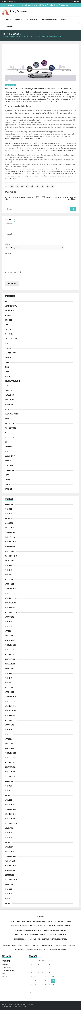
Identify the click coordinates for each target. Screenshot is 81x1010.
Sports (8, 461)
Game (7, 367)
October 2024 (10, 608)
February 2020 (10, 856)
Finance (8, 358)
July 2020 (8, 833)
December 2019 (10, 866)
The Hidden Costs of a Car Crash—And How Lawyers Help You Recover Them (40, 939)
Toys (7, 475)
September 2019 (11, 880)
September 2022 (11, 720)
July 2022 (8, 730)
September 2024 (11, 612)
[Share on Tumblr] (42, 186)
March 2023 (9, 692)
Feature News (10, 353)
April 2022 (9, 744)
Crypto (8, 329)
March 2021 (9, 805)
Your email (8, 234)
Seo (6, 442)
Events (7, 343)
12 (38, 976)
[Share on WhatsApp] (27, 186)
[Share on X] (17, 186)
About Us (27, 946)
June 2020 (8, 838)
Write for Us (36, 946)
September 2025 (11, 556)
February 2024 (10, 645)
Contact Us (75, 1)
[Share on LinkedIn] (22, 186)
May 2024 (8, 631)
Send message (11, 283)
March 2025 (9, 584)
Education (9, 334)
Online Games (32, 20)
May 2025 (8, 575)
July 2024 (8, 622)
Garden (8, 372)
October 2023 (10, 664)
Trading (8, 480)
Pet (6, 433)
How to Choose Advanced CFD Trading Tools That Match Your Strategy (40, 935)
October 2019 (10, 875)
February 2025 (10, 589)
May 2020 (8, 842)
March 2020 (9, 852)
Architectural (11, 306)
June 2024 (8, 626)
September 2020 (11, 824)
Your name (8, 224)
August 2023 (9, 669)
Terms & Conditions (61, 946)
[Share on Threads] (48, 186)
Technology (8, 26)
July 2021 (8, 786)
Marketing (9, 405)
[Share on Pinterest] (32, 186)
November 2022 (10, 711)
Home (20, 946)
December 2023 (10, 654)
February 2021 (10, 809)
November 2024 (10, 603)
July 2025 (8, 565)
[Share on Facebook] (12, 186)
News (7, 419)
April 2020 (9, 847)
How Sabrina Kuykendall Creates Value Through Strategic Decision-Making (41, 930)
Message (8, 253)
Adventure (9, 301)
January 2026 (10, 537)
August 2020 (9, 828)
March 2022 (9, 748)
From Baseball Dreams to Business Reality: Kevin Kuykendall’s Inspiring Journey (40, 926)
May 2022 (8, 739)
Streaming (9, 466)
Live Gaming (9, 395)
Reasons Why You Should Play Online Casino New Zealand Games (61, 198)
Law (6, 386)
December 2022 (10, 706)
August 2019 (9, 885)
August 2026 (9, 504)
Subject (7, 244)
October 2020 (10, 819)
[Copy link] (53, 186)
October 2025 (10, 551)
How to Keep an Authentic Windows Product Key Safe (19, 198)
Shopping (8, 447)
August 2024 (9, 617)
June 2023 (8, 678)
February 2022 (10, 753)
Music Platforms (12, 414)
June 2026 (8, 514)
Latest (14, 946)
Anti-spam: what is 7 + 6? (13, 272)
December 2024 (10, 598)
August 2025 (9, 561)
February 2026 (10, 532)
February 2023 (10, 697)
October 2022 (10, 716)
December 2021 (10, 762)
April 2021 (9, 800)
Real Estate (9, 437)
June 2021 (8, 791)
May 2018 (8, 903)
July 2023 (8, 673)
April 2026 (9, 523)
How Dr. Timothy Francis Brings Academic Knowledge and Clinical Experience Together (49, 6)
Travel (64, 20)
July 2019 (8, 889)
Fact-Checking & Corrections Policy (37, 949)
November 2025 (10, 547)
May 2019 (8, 899)
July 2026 (8, 509)
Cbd (6, 325)
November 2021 (10, 767)
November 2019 (10, 870)
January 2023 (10, 701)
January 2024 (10, 650)
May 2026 (8, 518)
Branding (8, 315)
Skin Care (8, 452)
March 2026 (9, 528)
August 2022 (9, 725)
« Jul (30, 992)
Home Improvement (49, 20)
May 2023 (8, 683)
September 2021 (11, 777)
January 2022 (10, 758)
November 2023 (10, 659)
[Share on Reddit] (37, 186)
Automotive (6, 20)
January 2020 (10, 861)
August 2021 (9, 781)
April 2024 (9, 636)
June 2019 (8, 894)
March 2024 (9, 640)
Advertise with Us (47, 946)
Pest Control (10, 428)
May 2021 (8, 795)
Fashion (8, 348)
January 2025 (10, 593)
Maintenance (10, 400)
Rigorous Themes (13, 1004)
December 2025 (10, 542)
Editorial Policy (19, 949)
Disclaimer (72, 946)
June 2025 (8, 570)
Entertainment (11, 339)
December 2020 (10, 814)
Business (18, 20)
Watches (8, 489)
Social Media (10, 456)
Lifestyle (8, 390)
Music (7, 409)
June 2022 (8, 734)
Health (7, 376)
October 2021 (10, 772)
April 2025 (9, 579)
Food (7, 362)
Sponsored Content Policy (58, 949)
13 (42, 976)
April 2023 (9, 687)
